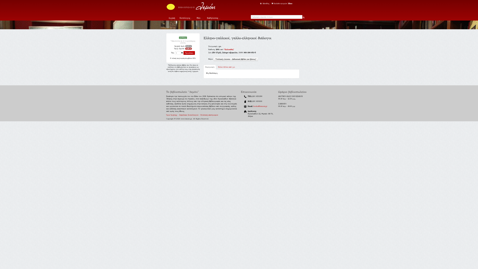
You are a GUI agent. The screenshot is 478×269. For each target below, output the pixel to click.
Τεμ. (172, 53)
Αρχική (171, 18)
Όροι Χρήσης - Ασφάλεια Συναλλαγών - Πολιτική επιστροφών (192, 115)
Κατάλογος (185, 18)
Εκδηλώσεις (213, 18)
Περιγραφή (209, 67)
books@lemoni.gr (260, 106)
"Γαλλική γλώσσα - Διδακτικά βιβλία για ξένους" (235, 59)
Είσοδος (266, 3)
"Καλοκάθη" (229, 49)
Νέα (199, 18)
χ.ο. (226, 67)
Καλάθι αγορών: (283, 3)
